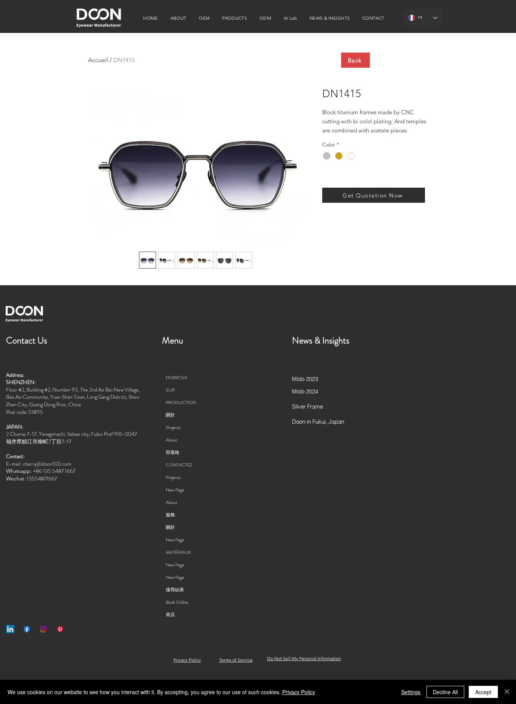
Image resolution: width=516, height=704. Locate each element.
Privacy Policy (298, 692)
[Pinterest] (60, 629)
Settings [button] (410, 692)
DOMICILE (176, 377)
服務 (170, 514)
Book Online (177, 602)
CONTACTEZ (179, 465)
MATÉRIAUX (178, 552)
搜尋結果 (175, 589)
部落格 (172, 452)
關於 (170, 415)
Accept (483, 692)
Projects (173, 427)
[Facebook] (27, 629)
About (171, 440)
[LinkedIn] (10, 629)
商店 (170, 614)
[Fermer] (506, 692)
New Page (175, 489)
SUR (170, 390)
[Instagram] (43, 629)
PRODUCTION (181, 402)
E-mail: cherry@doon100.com (38, 464)
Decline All (445, 692)
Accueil (98, 60)
